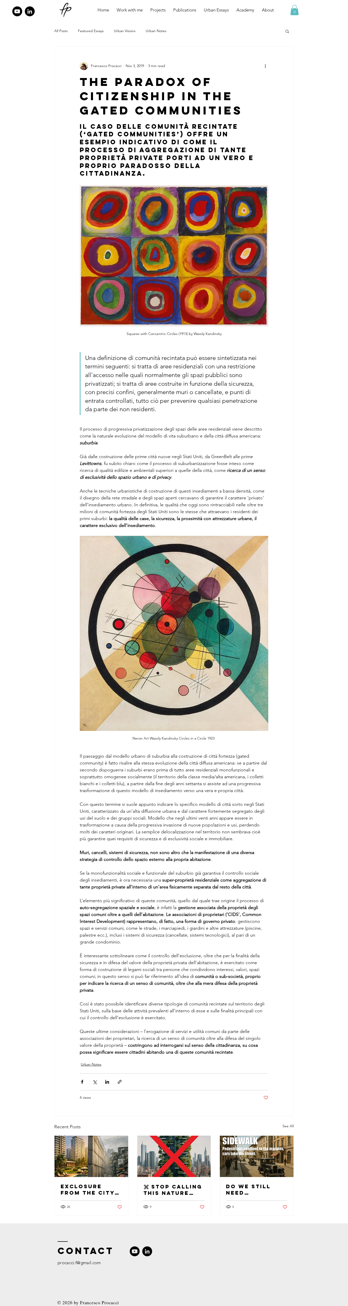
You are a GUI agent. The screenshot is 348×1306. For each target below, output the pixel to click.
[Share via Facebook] (82, 1081)
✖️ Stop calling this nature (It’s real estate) (172, 1189)
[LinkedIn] (30, 11)
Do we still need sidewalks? (248, 1189)
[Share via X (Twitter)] (94, 1081)
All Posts (61, 31)
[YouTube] (17, 11)
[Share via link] (119, 1081)
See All (288, 1126)
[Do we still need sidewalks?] (256, 1156)
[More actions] (265, 66)
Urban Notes (156, 31)
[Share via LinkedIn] (107, 1081)
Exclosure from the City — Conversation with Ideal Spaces (91, 1189)
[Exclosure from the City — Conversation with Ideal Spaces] (91, 1156)
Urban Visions (125, 31)
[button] (294, 10)
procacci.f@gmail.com (79, 1262)
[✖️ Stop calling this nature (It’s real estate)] (174, 1156)
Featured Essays (91, 31)
